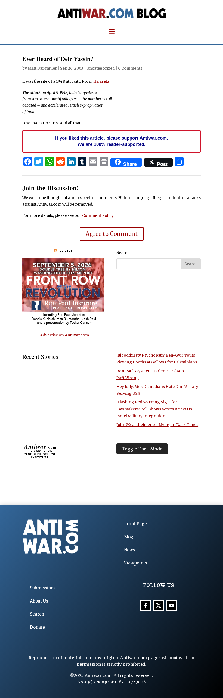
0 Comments (130, 68)
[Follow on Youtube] (171, 605)
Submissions (43, 588)
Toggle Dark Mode (142, 449)
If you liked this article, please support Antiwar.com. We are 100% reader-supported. (111, 141)
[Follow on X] (158, 605)
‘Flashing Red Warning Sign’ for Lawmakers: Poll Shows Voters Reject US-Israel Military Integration (155, 409)
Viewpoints (135, 563)
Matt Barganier (42, 68)
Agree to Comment (112, 233)
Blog (128, 536)
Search (37, 614)
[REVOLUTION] (63, 323)
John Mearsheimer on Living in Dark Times (157, 424)
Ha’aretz (101, 81)
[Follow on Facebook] (145, 605)
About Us (39, 601)
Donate (37, 627)
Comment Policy (97, 215)
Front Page (135, 523)
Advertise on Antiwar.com (64, 335)
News (129, 549)
